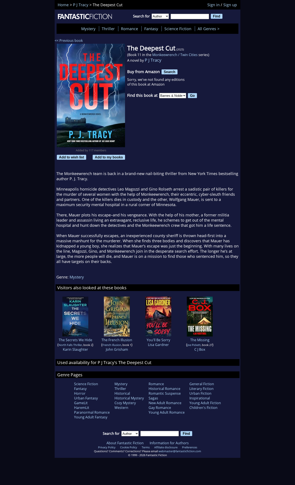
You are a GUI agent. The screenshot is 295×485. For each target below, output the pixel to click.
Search (169, 72)
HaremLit (81, 407)
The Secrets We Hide (75, 340)
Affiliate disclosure (166, 447)
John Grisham (117, 349)
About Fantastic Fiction (125, 443)
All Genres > (210, 28)
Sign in (213, 4)
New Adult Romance (165, 403)
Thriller (108, 28)
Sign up (230, 4)
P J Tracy (153, 60)
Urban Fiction (200, 393)
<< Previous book (69, 40)
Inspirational (199, 398)
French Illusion (111, 345)
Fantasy (151, 28)
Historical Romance (164, 388)
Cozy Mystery (125, 403)
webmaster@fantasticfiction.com (180, 451)
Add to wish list (71, 157)
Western (121, 407)
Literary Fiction (201, 388)
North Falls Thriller (70, 345)
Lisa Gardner (158, 344)
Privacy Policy (107, 447)
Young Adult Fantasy (90, 417)
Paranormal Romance (92, 412)
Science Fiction (177, 28)
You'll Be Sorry (158, 340)
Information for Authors (169, 443)
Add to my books (109, 157)
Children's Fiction (203, 407)
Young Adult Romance (167, 412)
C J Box (199, 349)
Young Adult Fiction (205, 403)
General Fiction (201, 384)
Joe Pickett (194, 345)
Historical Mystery (129, 398)
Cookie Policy (128, 447)
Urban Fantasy (86, 398)
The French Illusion (117, 340)
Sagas (153, 398)
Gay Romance (160, 407)
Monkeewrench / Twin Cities (175, 54)
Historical (122, 393)
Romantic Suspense (165, 393)
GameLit (81, 403)
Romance (129, 28)
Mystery (88, 28)
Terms (146, 447)
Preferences (189, 447)
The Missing (199, 340)
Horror (80, 393)
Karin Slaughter (75, 349)
